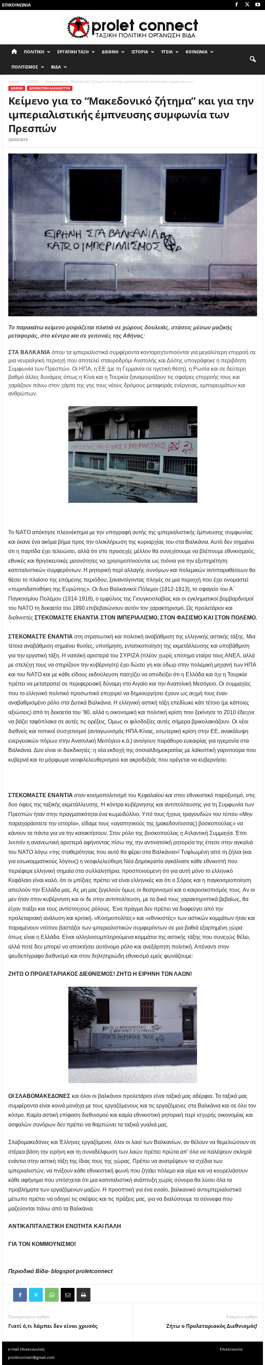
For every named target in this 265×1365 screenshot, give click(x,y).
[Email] (68, 1295)
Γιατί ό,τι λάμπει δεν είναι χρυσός (52, 1325)
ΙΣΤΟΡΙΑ (139, 52)
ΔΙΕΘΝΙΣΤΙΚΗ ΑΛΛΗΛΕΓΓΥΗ (49, 88)
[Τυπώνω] (83, 1295)
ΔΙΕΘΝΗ (110, 52)
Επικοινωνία (16, 5)
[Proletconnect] (132, 27)
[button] (252, 59)
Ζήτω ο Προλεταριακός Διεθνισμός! (211, 1325)
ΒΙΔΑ (56, 67)
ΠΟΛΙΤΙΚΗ (34, 52)
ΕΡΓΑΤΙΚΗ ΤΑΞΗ (73, 52)
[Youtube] (258, 5)
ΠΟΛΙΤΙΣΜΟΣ (24, 67)
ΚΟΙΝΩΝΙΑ (196, 52)
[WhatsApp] (52, 1295)
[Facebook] (236, 5)
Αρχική (13, 81)
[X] (247, 5)
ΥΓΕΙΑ (167, 52)
